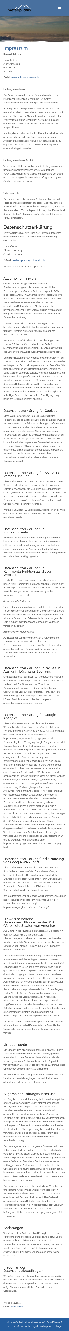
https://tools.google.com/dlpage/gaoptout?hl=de (28, 738)
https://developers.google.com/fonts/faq (24, 900)
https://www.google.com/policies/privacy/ (26, 907)
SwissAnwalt (17, 1306)
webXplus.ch (47, 1326)
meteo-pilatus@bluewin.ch (25, 77)
